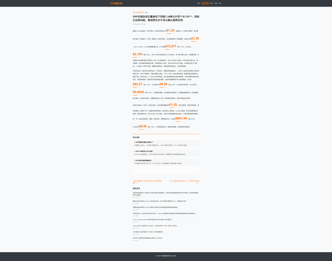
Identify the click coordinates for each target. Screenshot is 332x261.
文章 (215, 3)
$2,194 (137, 54)
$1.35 (170, 30)
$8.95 (143, 126)
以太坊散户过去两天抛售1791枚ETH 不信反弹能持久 (148, 232)
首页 (198, 3)
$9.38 (163, 84)
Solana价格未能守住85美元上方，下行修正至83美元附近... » (184, 182)
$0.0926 (138, 92)
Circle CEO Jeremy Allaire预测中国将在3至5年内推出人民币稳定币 (152, 219)
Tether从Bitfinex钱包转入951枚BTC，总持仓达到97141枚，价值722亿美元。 (155, 226)
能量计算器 (205, 3)
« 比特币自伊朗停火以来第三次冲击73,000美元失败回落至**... (147, 182)
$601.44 (181, 118)
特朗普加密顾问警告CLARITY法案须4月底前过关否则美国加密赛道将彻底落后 (155, 207)
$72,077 (170, 46)
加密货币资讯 (140, 12)
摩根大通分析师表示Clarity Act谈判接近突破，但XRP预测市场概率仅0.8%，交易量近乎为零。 (160, 201)
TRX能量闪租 (116, 3)
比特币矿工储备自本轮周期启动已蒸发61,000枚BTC (148, 238)
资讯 (211, 3)
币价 (220, 3)
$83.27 (137, 84)
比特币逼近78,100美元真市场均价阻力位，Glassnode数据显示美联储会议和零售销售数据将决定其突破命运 (164, 213)
